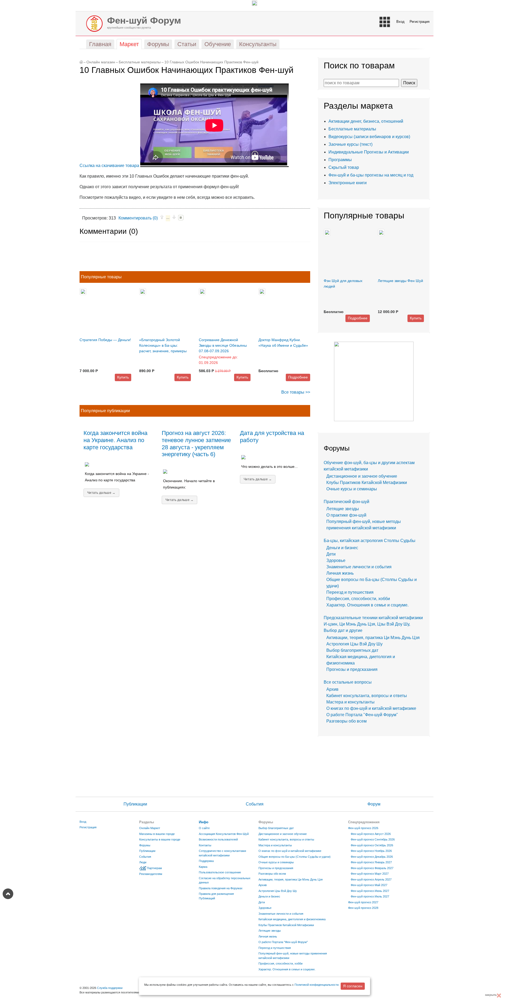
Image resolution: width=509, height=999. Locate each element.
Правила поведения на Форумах (221, 888)
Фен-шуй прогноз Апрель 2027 (371, 879)
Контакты (205, 845)
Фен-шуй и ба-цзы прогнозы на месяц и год (370, 175)
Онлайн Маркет (149, 828)
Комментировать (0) (138, 218)
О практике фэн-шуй (346, 515)
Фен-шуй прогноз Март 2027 (370, 873)
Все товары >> (295, 392)
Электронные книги (347, 183)
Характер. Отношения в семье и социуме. (367, 605)
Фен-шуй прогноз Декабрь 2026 (372, 856)
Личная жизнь (340, 573)
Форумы (144, 845)
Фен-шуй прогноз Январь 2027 (371, 862)
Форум (373, 804)
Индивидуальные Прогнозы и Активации (368, 152)
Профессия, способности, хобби (358, 598)
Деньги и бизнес (342, 547)
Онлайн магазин (100, 62)
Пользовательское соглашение (220, 872)
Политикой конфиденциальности (317, 984)
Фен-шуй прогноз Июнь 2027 (370, 890)
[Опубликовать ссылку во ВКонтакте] (180, 217)
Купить (123, 377)
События (255, 804)
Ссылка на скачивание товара (109, 165)
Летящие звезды (342, 509)
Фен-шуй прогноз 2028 (363, 907)
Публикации (135, 804)
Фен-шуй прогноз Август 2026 (371, 833)
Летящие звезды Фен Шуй (400, 281)
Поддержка (206, 860)
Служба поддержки (109, 987)
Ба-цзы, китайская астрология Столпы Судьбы (369, 540)
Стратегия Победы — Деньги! (105, 340)
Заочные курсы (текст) (350, 144)
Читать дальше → (101, 493)
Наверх (8, 893)
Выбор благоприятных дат (352, 650)
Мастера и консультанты (350, 702)
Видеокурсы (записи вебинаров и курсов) (369, 136)
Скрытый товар (343, 167)
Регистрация (419, 22)
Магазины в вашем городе (157, 833)
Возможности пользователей (218, 839)
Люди (142, 862)
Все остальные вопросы (348, 682)
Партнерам (154, 868)
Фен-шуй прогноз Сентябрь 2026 (373, 839)
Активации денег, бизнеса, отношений (365, 121)
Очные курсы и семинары (351, 489)
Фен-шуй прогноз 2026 (363, 828)
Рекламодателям (150, 873)
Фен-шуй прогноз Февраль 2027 (372, 868)
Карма (203, 866)
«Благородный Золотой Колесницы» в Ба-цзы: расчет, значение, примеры (163, 345)
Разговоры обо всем (346, 721)
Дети (331, 554)
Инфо (203, 822)
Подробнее (298, 377)
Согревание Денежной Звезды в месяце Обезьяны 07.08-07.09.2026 (223, 345)
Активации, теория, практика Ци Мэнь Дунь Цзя (373, 637)
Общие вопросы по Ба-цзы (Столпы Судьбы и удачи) (294, 856)
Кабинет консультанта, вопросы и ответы (366, 695)
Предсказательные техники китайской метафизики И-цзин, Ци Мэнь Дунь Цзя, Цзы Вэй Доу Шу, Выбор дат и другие (373, 624)
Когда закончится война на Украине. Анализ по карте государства (115, 440)
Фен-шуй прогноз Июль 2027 (370, 896)
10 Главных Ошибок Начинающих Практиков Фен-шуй (211, 62)
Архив (332, 689)
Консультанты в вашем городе (159, 839)
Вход (400, 22)
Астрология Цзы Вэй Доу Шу (354, 644)
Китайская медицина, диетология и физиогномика (292, 919)
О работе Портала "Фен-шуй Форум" (362, 714)
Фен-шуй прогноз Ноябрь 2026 (371, 850)
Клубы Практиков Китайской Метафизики (366, 482)
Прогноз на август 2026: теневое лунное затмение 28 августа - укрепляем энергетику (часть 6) (196, 444)
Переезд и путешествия (350, 592)
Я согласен (352, 986)
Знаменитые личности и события (359, 567)
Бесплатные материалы (140, 62)
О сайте (204, 828)
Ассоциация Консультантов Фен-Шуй (224, 833)
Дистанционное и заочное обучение (361, 476)
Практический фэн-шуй (346, 501)
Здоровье (335, 560)
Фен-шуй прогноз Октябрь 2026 (372, 845)
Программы (340, 159)
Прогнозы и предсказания (352, 669)
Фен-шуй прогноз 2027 (363, 902)
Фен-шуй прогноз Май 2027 (369, 885)
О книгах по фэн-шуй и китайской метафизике (371, 708)
